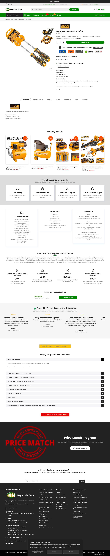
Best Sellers (65, 81)
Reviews (55, 222)
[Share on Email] (59, 89)
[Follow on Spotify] (11, 4)
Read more (78, 38)
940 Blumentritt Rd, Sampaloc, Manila (57, 4)
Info (60, 15)
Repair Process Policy (21, 234)
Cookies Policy (21, 223)
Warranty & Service (38, 99)
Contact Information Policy (46, 528)
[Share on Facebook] (56, 89)
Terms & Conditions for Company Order (21, 239)
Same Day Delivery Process (80, 500)
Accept (54, 551)
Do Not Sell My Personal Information (55, 225)
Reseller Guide (76, 511)
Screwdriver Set (60, 83)
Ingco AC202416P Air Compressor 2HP (42, 167)
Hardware (61, 72)
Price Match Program (79, 448)
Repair (76, 99)
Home (7, 19)
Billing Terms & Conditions (21, 221)
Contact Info (100, 552)
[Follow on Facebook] (6, 4)
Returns (58, 99)
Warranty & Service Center (80, 497)
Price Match (67, 99)
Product (28, 15)
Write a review (68, 297)
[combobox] (50, 9)
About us (55, 214)
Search (82, 481)
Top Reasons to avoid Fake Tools (80, 508)
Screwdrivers (68, 83)
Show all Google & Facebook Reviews (54, 346)
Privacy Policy (61, 547)
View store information (63, 67)
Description (26, 99)
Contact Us (55, 216)
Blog (53, 15)
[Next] (102, 149)
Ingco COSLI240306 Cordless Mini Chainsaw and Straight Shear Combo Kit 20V (92, 168)
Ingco (61, 70)
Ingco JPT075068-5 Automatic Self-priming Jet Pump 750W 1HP (16, 167)
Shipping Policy (21, 236)
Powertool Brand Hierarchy (80, 502)
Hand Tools (80, 81)
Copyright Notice (55, 223)
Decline (71, 551)
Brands (37, 15)
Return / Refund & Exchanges (21, 232)
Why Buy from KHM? (55, 220)
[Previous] (7, 149)
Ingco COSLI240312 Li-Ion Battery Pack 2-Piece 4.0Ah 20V (67, 167)
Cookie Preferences (99, 554)
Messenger (19, 537)
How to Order (76, 492)
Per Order (84, 99)
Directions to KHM (55, 218)
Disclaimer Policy (22, 227)
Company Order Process (21, 225)
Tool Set (74, 83)
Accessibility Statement (22, 219)
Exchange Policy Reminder (21, 228)
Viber (14, 537)
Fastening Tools (73, 81)
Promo (45, 15)
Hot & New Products (89, 81)
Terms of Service (22, 241)
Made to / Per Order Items (21, 230)
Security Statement (55, 227)
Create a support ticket (79, 490)
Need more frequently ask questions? (55, 415)
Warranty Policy (21, 243)
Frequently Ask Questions (79, 514)
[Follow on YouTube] (8, 4)
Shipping (49, 99)
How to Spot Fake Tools (79, 505)
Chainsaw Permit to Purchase (78, 517)
